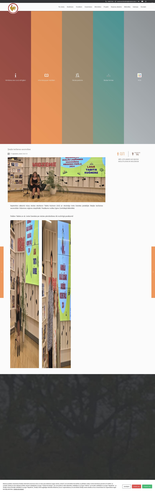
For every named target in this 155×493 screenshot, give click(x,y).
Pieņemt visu (147, 486)
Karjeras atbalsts (116, 7)
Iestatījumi (126, 486)
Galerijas (135, 7)
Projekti (106, 7)
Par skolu (61, 7)
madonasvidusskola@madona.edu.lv (127, 1)
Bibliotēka (127, 7)
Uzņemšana (88, 7)
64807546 (110, 1)
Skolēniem (70, 7)
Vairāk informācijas (18, 489)
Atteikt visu (136, 486)
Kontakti (143, 7)
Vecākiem (79, 7)
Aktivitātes (98, 7)
